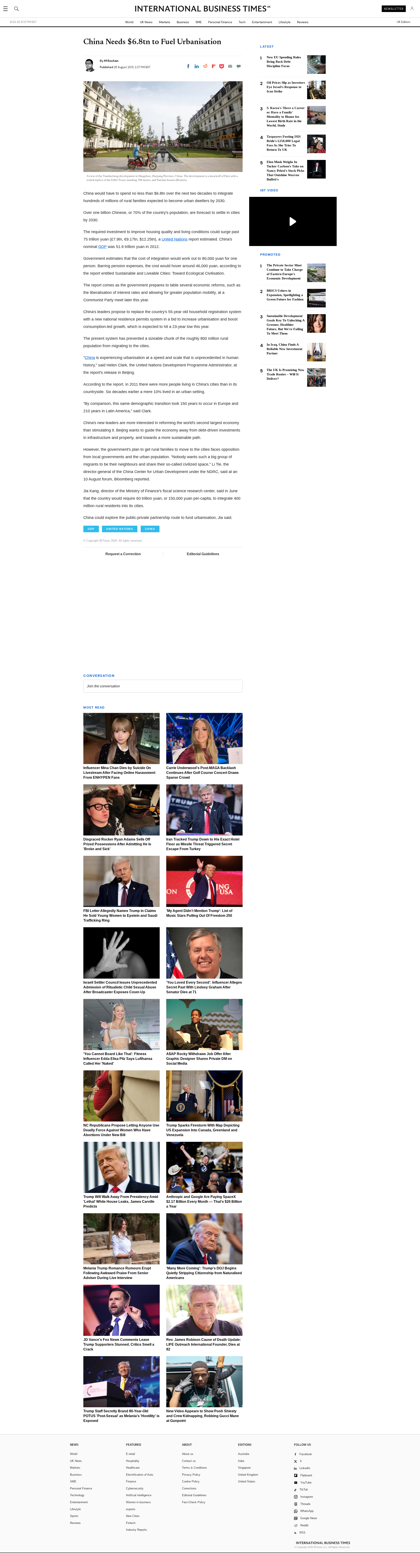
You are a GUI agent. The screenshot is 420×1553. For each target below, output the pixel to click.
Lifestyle (284, 22)
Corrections (189, 1488)
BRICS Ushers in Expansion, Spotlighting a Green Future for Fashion (285, 295)
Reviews (302, 22)
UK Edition (403, 22)
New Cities (133, 1516)
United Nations (174, 239)
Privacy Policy (191, 1474)
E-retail (130, 1454)
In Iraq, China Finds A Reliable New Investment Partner (284, 349)
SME (199, 22)
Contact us (189, 1461)
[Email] (230, 66)
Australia (243, 1454)
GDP (102, 246)
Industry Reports (136, 1529)
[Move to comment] (239, 66)
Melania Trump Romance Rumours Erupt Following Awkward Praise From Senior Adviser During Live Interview (117, 1273)
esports (130, 1509)
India (241, 1461)
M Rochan (111, 61)
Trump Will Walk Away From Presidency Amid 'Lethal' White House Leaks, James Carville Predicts (120, 1201)
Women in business (138, 1502)
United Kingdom (248, 1474)
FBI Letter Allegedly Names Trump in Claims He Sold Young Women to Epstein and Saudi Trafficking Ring (120, 915)
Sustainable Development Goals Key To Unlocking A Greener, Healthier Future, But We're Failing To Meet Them (285, 324)
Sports (74, 1516)
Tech (242, 22)
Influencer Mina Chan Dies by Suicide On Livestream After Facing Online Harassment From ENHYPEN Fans (119, 772)
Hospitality (132, 1461)
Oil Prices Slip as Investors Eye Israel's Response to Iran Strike (286, 87)
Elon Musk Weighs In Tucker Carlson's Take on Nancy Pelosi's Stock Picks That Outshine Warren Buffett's (285, 170)
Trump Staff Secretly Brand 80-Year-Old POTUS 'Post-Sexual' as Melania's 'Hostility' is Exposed (121, 1416)
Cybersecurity (135, 1488)
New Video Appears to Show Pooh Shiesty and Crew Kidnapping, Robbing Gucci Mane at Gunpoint (202, 1416)
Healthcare (133, 1467)
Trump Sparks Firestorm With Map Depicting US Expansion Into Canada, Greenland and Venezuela (203, 1130)
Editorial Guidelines (203, 554)
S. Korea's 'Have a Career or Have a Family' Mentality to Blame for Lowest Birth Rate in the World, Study (286, 116)
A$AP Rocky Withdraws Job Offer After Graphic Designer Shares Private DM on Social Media (199, 1058)
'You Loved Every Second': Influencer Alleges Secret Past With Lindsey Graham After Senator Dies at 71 (204, 987)
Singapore (244, 1467)
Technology (77, 1495)
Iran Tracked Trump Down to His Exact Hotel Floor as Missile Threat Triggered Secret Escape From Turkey (202, 844)
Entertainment (262, 22)
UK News (146, 22)
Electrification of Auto (139, 1474)
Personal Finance (220, 22)
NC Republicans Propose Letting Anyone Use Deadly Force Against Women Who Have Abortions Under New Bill (121, 1130)
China (90, 357)
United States (246, 1481)
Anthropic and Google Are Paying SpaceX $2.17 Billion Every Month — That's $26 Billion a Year (204, 1201)
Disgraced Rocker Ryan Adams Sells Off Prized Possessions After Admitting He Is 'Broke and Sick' (117, 844)
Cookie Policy (191, 1481)
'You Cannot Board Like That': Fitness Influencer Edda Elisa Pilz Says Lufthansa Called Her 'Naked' (117, 1058)
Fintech (130, 1523)
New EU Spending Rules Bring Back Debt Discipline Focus (284, 61)
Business (183, 22)
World (129, 22)
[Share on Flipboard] (214, 66)
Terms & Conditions (194, 1467)
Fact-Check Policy (193, 1502)
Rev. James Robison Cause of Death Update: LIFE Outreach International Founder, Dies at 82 (203, 1344)
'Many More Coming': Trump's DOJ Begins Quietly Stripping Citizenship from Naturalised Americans (204, 1273)
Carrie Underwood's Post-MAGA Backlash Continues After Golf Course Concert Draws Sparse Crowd (202, 772)
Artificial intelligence (138, 1495)
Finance (131, 1481)
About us (187, 1454)
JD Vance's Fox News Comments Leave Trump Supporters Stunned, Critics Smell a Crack (118, 1344)
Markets (164, 22)
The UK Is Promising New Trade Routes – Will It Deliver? (285, 374)
